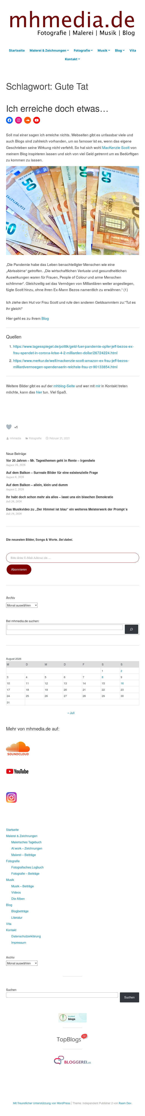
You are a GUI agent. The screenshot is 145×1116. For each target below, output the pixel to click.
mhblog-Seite (64, 385)
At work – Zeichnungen (26, 848)
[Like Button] (9, 427)
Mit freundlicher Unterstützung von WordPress (41, 1103)
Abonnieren (19, 569)
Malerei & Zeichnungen (48, 50)
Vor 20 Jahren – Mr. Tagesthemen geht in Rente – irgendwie (50, 460)
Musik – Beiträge (22, 886)
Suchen (11, 989)
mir (98, 385)
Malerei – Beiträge (23, 855)
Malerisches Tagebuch (26, 842)
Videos (16, 892)
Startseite (17, 50)
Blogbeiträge (20, 911)
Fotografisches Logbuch (27, 867)
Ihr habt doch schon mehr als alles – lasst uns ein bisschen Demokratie (59, 497)
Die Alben (18, 898)
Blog (118, 50)
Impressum (18, 942)
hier (39, 391)
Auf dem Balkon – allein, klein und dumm (37, 484)
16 (122, 683)
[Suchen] (131, 629)
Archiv (10, 957)
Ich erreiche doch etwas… (57, 107)
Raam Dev (125, 1103)
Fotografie (82, 50)
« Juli (71, 713)
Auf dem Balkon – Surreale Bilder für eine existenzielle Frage (52, 472)
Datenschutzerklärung (26, 936)
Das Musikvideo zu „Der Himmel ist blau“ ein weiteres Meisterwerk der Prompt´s (66, 509)
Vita (133, 50)
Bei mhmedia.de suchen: (22, 621)
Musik (102, 50)
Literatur (16, 917)
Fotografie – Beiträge (25, 873)
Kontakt (71, 59)
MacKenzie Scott (116, 147)
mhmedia (15, 438)
